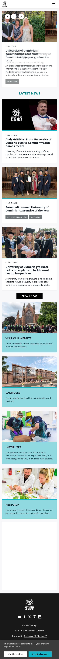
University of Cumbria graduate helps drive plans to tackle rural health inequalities (27, 270)
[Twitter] (29, 616)
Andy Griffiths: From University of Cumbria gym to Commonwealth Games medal (28, 143)
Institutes (13, 447)
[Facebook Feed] (29, 556)
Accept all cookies (40, 654)
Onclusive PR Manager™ (35, 636)
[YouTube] (19, 616)
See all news (29, 296)
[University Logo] (29, 604)
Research (12, 504)
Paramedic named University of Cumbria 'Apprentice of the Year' (27, 208)
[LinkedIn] (39, 616)
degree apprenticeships (16, 217)
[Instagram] (34, 616)
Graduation (35, 217)
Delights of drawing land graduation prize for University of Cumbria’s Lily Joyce (28, 54)
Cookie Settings (29, 625)
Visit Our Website (18, 338)
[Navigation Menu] (54, 4)
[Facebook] (24, 616)
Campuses (12, 393)
